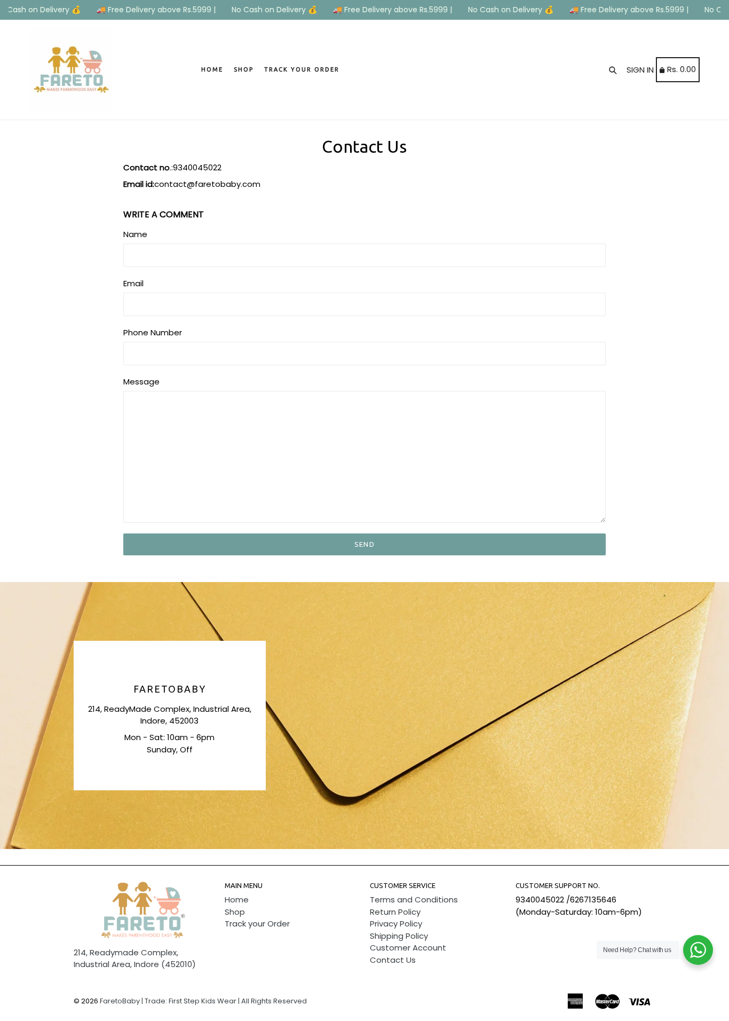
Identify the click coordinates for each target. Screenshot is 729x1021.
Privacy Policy (396, 923)
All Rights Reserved (274, 1001)
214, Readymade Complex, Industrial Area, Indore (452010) (135, 958)
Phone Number (152, 332)
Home (212, 69)
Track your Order (301, 69)
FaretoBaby (169, 689)
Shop (243, 69)
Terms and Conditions (414, 899)
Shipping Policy (399, 935)
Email (133, 283)
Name (135, 234)
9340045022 (540, 899)
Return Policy (395, 911)
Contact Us (393, 959)
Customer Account (408, 947)
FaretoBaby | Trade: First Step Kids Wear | (170, 1001)
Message (141, 381)
